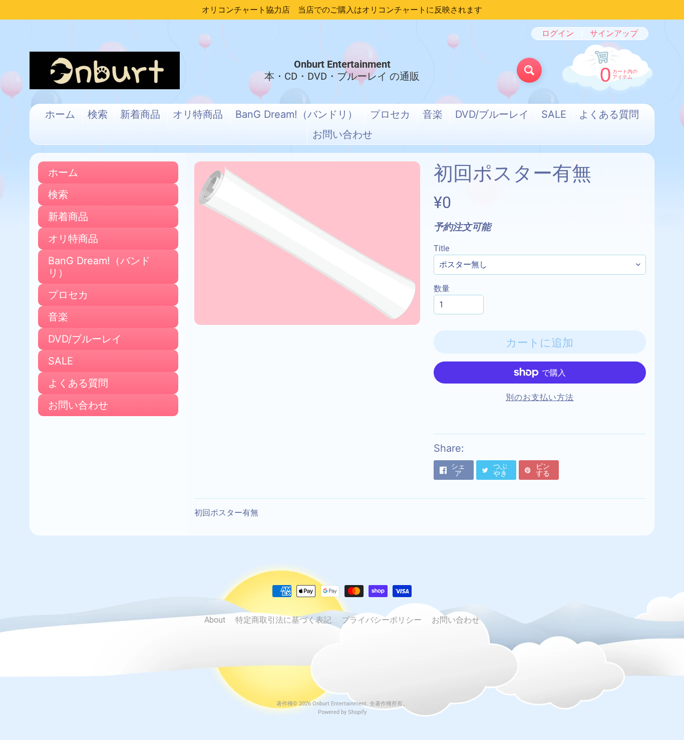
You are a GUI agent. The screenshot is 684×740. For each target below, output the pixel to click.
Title (441, 248)
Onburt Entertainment (339, 703)
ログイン (558, 34)
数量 (442, 288)
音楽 (433, 114)
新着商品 (140, 114)
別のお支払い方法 (540, 397)
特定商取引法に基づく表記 (283, 620)
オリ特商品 (198, 114)
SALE (553, 114)
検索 (98, 114)
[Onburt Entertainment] (105, 70)
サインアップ (614, 34)
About (214, 620)
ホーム (60, 114)
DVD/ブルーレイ (492, 114)
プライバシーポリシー (381, 620)
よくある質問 (609, 114)
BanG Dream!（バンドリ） (296, 114)
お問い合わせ (342, 134)
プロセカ (390, 114)
